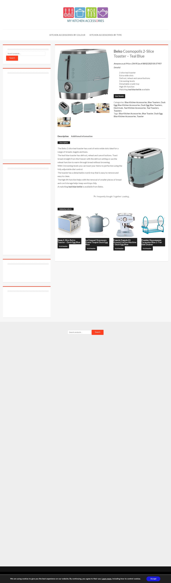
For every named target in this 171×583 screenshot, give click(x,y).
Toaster (140, 116)
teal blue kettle (134, 89)
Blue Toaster (147, 113)
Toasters (118, 110)
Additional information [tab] (82, 136)
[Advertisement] (26, 115)
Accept (153, 579)
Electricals (118, 108)
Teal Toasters (153, 108)
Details (117, 67)
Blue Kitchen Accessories (136, 102)
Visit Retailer (119, 96)
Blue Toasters (154, 102)
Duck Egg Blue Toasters (151, 105)
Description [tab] (63, 136)
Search (12, 58)
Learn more (106, 579)
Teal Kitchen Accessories (135, 108)
